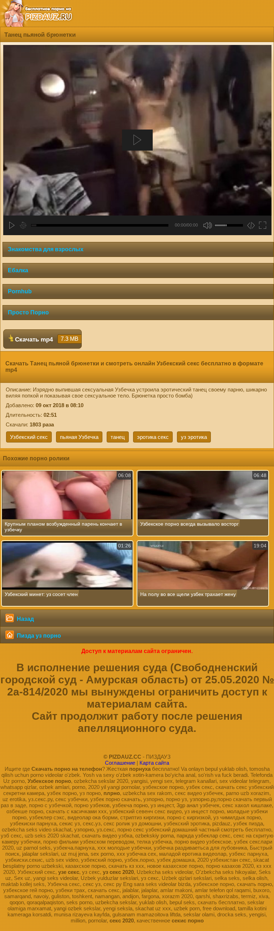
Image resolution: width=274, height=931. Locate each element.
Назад (24, 619)
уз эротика (194, 437)
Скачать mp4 (45, 339)
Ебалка (18, 270)
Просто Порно (28, 312)
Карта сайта (154, 763)
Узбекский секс (29, 437)
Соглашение (120, 763)
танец (118, 437)
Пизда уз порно (38, 636)
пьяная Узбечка (79, 437)
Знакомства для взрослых (45, 249)
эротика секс (153, 437)
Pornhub (20, 291)
